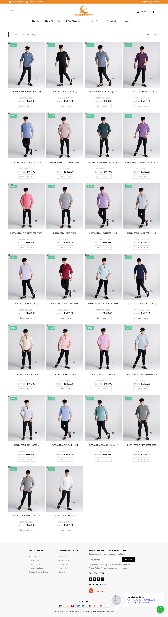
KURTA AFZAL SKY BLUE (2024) (64, 445)
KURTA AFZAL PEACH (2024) (65, 374)
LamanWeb (110, 611)
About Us (32, 556)
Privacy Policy (34, 564)
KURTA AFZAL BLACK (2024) (65, 91)
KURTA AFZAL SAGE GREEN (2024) (142, 374)
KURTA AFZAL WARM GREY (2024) (26, 515)
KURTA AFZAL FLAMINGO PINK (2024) (141, 162)
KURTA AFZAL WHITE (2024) (65, 515)
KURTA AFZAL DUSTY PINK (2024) (64, 162)
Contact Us (63, 564)
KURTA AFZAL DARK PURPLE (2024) (142, 91)
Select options (26, 106)
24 (155, 34)
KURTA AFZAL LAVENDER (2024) (103, 233)
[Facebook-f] (90, 579)
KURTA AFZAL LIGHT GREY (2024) (141, 233)
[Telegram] (98, 579)
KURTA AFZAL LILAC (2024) (26, 303)
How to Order (34, 560)
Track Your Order (65, 560)
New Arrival (63, 568)
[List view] (16, 34)
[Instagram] (94, 579)
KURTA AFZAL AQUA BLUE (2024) (26, 91)
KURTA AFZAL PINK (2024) (103, 374)
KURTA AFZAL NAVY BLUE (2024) (142, 303)
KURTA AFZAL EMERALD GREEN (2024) (103, 162)
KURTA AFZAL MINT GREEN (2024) (103, 303)
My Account (63, 556)
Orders (62, 572)
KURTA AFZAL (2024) (26, 98)
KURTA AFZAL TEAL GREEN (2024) (103, 445)
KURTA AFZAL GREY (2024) (64, 233)
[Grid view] (10, 34)
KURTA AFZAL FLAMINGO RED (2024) (26, 233)
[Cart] (153, 10)
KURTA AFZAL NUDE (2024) (26, 374)
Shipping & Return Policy (38, 572)
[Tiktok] (102, 579)
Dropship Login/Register (150, 2)
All (158, 34)
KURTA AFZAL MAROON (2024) (64, 303)
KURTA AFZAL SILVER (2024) (26, 445)
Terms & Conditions (36, 568)
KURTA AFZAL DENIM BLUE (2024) (26, 162)
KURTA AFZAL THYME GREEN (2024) (142, 445)
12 (152, 34)
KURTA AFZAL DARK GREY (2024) (103, 91)
